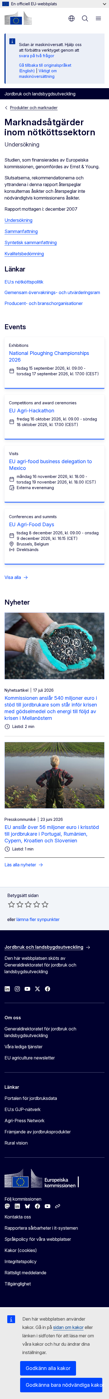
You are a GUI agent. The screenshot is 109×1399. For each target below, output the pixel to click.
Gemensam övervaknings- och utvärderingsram (52, 292)
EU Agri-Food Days (31, 524)
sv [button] (71, 18)
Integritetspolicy (20, 1261)
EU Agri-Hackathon (31, 411)
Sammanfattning (21, 231)
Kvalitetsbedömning (24, 253)
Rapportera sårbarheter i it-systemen (41, 1228)
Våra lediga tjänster (23, 1046)
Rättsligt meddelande (25, 1272)
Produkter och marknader (34, 107)
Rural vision (16, 1143)
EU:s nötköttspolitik (23, 281)
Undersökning (18, 220)
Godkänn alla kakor (48, 1368)
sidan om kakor (68, 1327)
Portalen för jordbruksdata (30, 1098)
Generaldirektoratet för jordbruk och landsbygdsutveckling (40, 1032)
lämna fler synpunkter (38, 919)
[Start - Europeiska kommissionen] (18, 18)
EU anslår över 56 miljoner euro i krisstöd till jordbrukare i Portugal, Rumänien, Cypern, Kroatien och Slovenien (51, 833)
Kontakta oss (17, 1217)
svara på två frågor (36, 55)
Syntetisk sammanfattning (30, 242)
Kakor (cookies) (20, 1250)
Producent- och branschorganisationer (43, 303)
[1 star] (11, 904)
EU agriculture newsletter (29, 1058)
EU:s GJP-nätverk (22, 1109)
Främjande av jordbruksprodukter (37, 1131)
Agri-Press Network (24, 1120)
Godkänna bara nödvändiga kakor (64, 1385)
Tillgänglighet (17, 1284)
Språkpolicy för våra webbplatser (37, 1239)
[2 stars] (15, 904)
